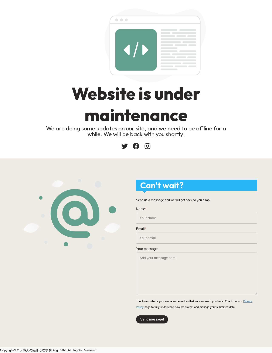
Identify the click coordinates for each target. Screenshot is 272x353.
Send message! (152, 319)
